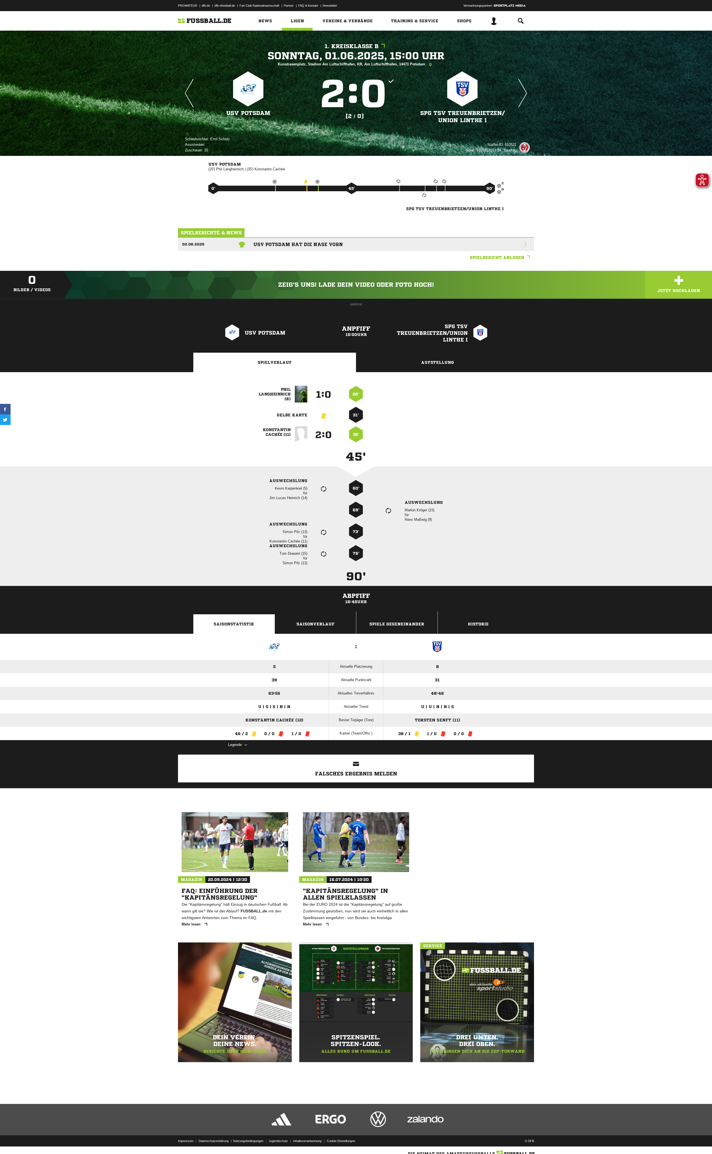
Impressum (185, 1141)
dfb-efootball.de (224, 5)
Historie (478, 624)
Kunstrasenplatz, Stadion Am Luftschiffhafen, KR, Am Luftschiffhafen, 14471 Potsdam (352, 64)
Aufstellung (437, 362)
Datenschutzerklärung (214, 1141)
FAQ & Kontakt (308, 5)
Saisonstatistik (234, 624)
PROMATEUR (187, 5)
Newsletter (330, 5)
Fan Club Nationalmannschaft (259, 5)
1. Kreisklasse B (352, 46)
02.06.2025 (193, 244)
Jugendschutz (278, 1141)
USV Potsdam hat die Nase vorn (298, 244)
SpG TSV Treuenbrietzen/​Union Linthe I (462, 116)
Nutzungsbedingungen (248, 1141)
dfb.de (206, 5)
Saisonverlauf (315, 624)
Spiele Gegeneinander (396, 624)
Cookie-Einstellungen (341, 1141)
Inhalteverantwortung (307, 1141)
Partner (289, 5)
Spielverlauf (275, 362)
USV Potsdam (248, 113)
